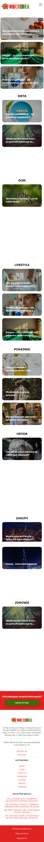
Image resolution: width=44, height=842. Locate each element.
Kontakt (22, 755)
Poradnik (22, 349)
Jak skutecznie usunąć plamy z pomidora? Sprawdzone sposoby (20, 33)
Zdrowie (22, 603)
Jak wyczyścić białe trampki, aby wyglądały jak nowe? (22, 285)
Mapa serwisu (22, 833)
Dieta (22, 96)
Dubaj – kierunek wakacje (21, 564)
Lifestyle (22, 265)
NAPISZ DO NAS (22, 703)
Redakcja (22, 751)
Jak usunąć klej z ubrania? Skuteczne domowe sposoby (22, 800)
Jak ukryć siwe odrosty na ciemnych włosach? (21, 453)
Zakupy (22, 518)
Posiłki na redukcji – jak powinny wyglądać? (20, 116)
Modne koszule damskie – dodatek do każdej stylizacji (21, 418)
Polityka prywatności (22, 829)
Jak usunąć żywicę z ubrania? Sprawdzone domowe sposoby (22, 805)
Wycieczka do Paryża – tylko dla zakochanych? (20, 538)
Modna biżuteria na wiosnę (17, 394)
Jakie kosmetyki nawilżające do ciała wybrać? (18, 369)
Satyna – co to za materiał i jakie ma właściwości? (18, 57)
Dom (22, 180)
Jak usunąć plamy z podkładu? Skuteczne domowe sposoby (22, 817)
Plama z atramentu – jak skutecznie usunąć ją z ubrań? (20, 81)
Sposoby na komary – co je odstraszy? (22, 200)
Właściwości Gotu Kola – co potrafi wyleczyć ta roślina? (21, 140)
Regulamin (22, 838)
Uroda (22, 434)
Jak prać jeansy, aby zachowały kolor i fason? (22, 811)
